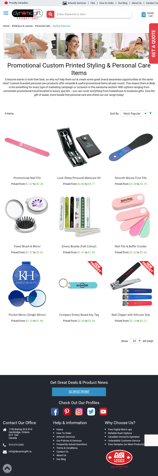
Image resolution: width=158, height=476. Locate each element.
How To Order (63, 433)
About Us (137, 3)
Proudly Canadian (18, 2)
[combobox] (89, 14)
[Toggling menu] (5, 13)
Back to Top (7, 468)
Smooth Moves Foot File (131, 178)
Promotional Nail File (27, 178)
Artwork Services (77, 3)
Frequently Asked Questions (71, 444)
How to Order (106, 3)
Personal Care (42, 25)
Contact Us (152, 3)
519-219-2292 (16, 444)
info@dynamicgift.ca (20, 451)
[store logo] (29, 14)
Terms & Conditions (67, 448)
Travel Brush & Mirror (27, 246)
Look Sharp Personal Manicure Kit (79, 178)
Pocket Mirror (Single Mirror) (27, 315)
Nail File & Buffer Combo (131, 246)
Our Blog (122, 3)
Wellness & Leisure (22, 25)
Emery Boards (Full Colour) (79, 246)
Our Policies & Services (69, 440)
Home (6, 25)
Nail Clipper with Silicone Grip (131, 315)
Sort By (114, 113)
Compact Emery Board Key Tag (79, 315)
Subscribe (79, 392)
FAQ (93, 3)
